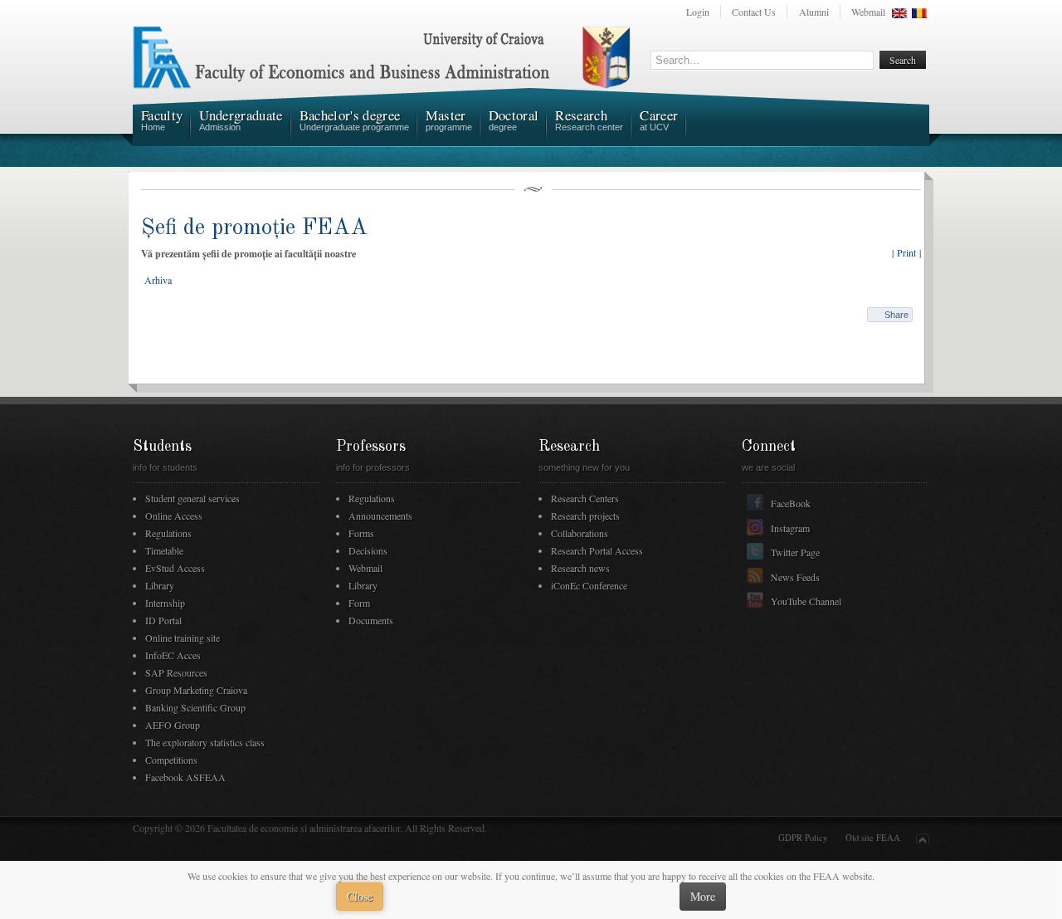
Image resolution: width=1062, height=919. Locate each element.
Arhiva (158, 279)
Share (896, 315)
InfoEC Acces (173, 655)
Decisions (367, 550)
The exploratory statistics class (205, 742)
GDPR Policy (802, 837)
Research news (580, 567)
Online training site (182, 637)
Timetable (164, 550)
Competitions (171, 759)
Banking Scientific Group (195, 707)
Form (359, 602)
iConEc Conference (589, 585)
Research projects (585, 515)
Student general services (192, 498)
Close (360, 896)
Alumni (814, 11)
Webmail (868, 11)
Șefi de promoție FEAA (254, 228)
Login (697, 11)
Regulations (168, 533)
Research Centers (585, 498)
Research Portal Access (597, 550)
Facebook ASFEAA (185, 777)
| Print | (906, 252)
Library (159, 585)
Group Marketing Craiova (196, 690)
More (702, 896)
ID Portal (163, 620)
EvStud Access (175, 567)
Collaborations (579, 533)
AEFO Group (172, 724)
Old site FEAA (872, 837)
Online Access (173, 515)
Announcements (380, 515)
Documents (370, 620)
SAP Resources (176, 672)
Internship (165, 602)
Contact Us (754, 11)
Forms (361, 533)
